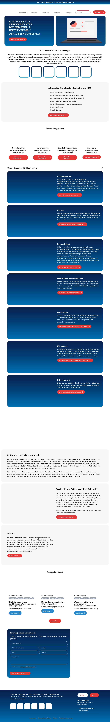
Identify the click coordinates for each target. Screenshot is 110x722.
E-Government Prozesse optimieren (70, 392)
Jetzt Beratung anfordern (57, 115)
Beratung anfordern (17, 39)
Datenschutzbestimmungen (28, 666)
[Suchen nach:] (83, 12)
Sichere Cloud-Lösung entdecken (69, 292)
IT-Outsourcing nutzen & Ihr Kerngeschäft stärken (74, 360)
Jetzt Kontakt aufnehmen (65, 517)
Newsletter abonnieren (66, 718)
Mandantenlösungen (90, 157)
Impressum (32, 718)
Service (34, 12)
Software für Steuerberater (17, 157)
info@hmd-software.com (86, 708)
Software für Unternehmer (42, 157)
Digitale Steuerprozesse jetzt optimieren (71, 224)
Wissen (68, 12)
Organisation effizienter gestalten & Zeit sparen (73, 326)
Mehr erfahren (13, 556)
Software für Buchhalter (66, 157)
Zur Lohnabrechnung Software (68, 267)
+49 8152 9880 (83, 710)
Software (22, 12)
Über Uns (45, 12)
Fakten (55, 718)
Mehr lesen (14, 613)
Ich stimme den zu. (24, 666)
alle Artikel (54, 621)
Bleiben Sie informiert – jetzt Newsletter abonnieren (55, 2)
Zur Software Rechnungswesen (68, 195)
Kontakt (98, 12)
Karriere (57, 12)
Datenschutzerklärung (44, 718)
